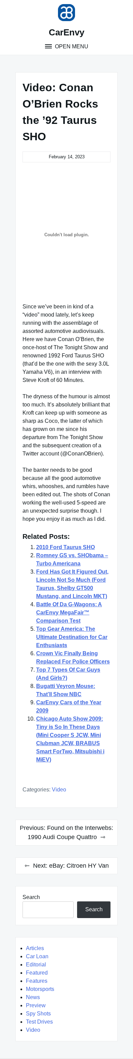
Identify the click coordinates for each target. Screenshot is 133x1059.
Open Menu (71, 46)
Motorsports (40, 989)
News (33, 997)
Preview (36, 1005)
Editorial (36, 964)
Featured (37, 973)
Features (36, 981)
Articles (35, 948)
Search (31, 897)
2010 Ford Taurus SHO (65, 547)
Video (59, 789)
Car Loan (37, 956)
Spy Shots (38, 1013)
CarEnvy (66, 32)
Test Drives (39, 1022)
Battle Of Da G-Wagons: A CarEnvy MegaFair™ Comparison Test (69, 612)
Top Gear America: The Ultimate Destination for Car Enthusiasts (71, 637)
